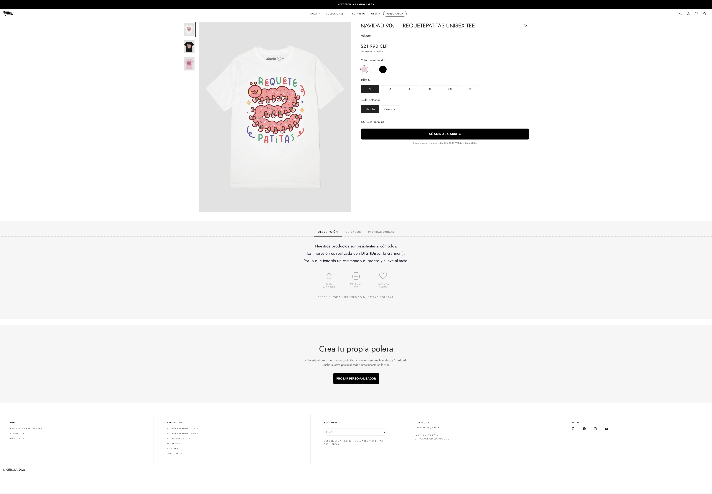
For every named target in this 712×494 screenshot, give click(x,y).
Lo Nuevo (358, 13)
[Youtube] (606, 428)
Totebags (173, 443)
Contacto (17, 433)
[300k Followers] (584, 428)
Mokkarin (366, 36)
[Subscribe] (384, 432)
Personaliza (394, 13)
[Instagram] (595, 428)
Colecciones (334, 13)
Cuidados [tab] (353, 232)
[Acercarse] (343, 29)
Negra (383, 69)
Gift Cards (174, 453)
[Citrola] (8, 13)
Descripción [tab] (328, 232)
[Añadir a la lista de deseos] (525, 26)
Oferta (375, 13)
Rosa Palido (364, 69)
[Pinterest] (573, 428)
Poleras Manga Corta (182, 428)
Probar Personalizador (356, 378)
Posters (172, 448)
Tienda (312, 13)
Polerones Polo (178, 438)
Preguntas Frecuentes (26, 428)
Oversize (391, 110)
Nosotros (17, 438)
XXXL (473, 90)
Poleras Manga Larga (182, 433)
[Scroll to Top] (705, 474)
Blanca (373, 69)
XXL (453, 90)
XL (433, 90)
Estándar (372, 110)
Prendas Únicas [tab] (381, 232)
